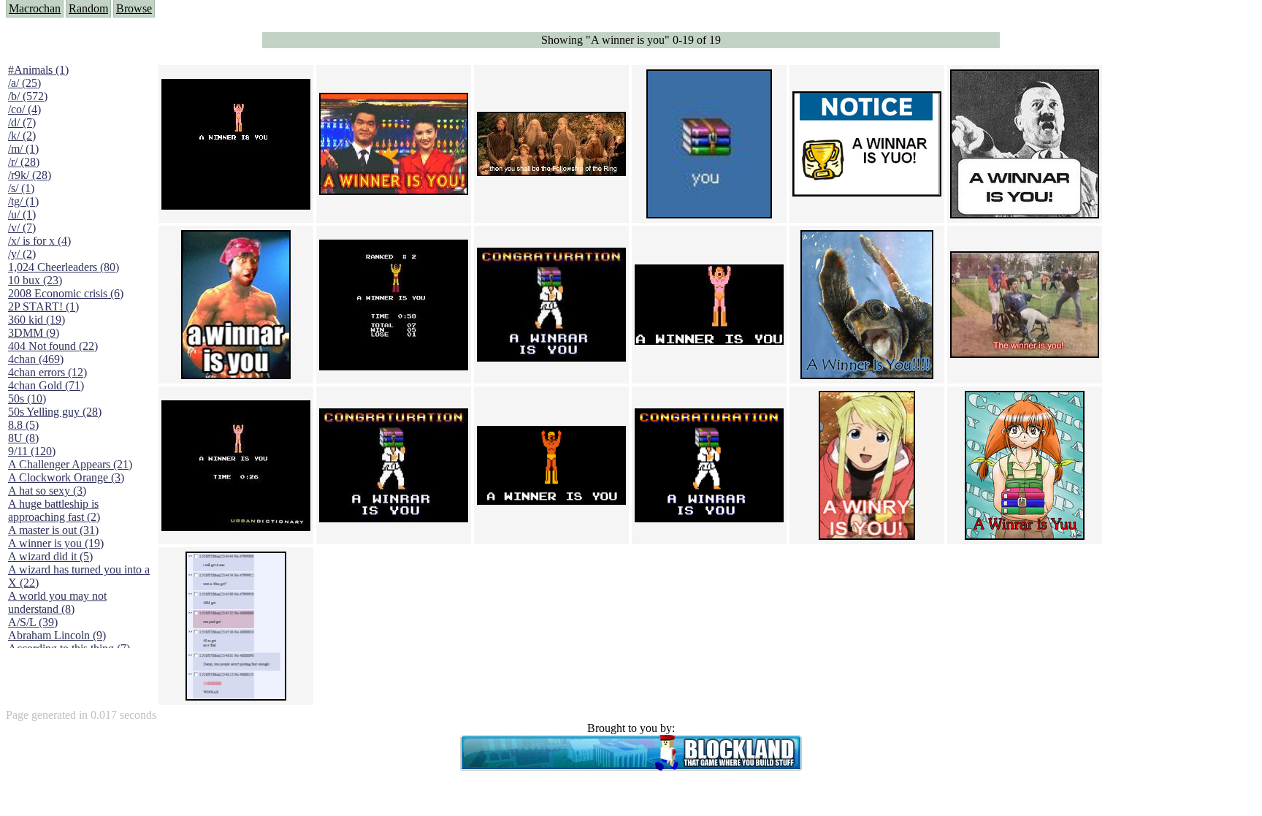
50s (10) (27, 398)
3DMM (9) (33, 333)
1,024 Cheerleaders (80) (63, 267)
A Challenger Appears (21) (70, 464)
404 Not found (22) (53, 346)
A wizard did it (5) (50, 556)
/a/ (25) (24, 83)
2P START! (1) (43, 306)
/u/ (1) (22, 214)
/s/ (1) (21, 188)
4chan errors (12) (47, 372)
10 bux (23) (35, 280)
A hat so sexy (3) (47, 490)
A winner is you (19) (56, 543)
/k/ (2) (22, 135)
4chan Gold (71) (46, 385)
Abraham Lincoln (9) (57, 635)
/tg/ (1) (23, 201)
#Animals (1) (38, 70)
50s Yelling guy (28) (55, 411)
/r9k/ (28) (29, 175)
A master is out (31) (53, 530)
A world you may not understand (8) (57, 602)
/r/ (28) (23, 162)
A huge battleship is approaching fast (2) (54, 510)
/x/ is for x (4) (39, 240)
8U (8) (23, 438)
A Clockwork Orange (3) (66, 477)
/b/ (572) (27, 96)
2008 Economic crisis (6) (65, 293)
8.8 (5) (23, 425)
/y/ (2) (22, 254)
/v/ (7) (22, 227)
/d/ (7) (22, 122)
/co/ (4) (24, 109)
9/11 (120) (32, 451)
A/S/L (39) (33, 622)
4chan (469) (36, 359)
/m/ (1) (23, 148)
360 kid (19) (36, 319)
